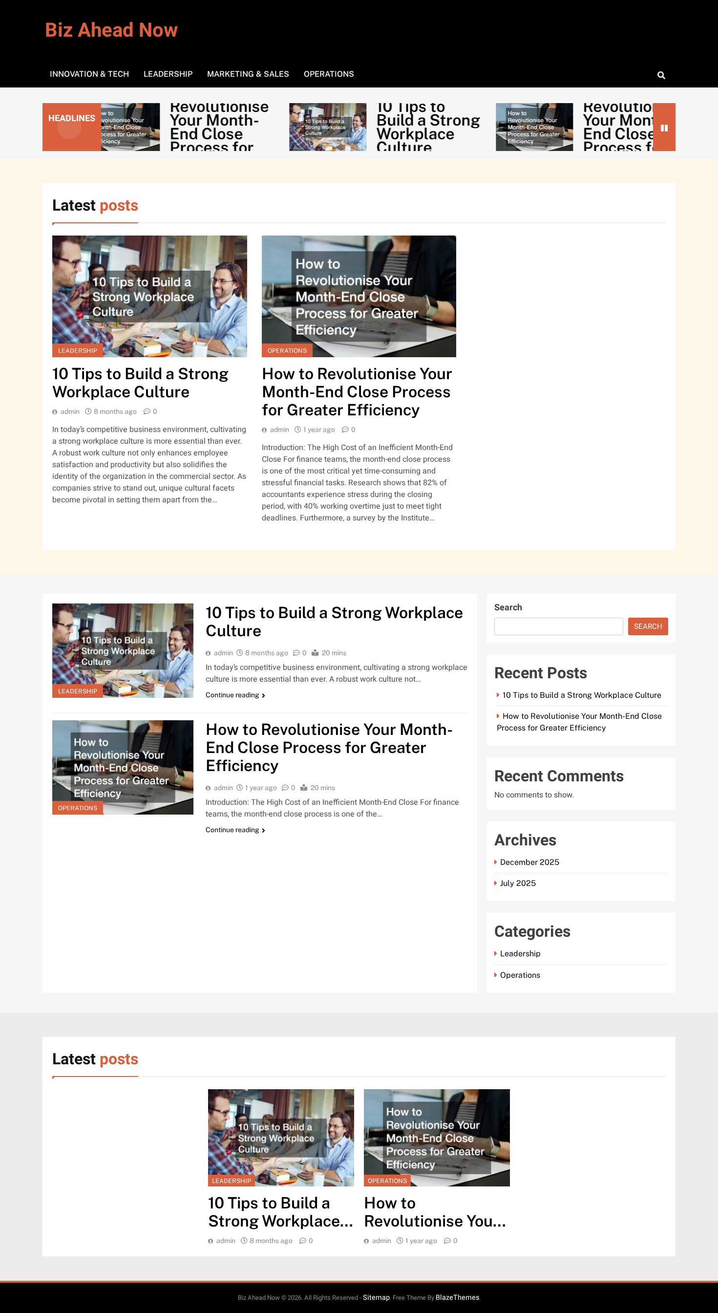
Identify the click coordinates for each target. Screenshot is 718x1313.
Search (508, 607)
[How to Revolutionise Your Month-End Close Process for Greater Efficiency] (496, 126)
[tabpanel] (281, 1168)
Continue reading (232, 695)
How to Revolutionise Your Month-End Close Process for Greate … (181, 127)
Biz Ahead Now (111, 30)
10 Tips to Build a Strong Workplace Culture (390, 126)
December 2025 (529, 862)
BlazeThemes (457, 1297)
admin (70, 411)
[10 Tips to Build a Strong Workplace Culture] (289, 126)
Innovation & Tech (89, 74)
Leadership (168, 74)
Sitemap (376, 1297)
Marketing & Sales (248, 74)
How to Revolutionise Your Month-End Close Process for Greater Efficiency (357, 392)
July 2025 (518, 883)
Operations (329, 74)
